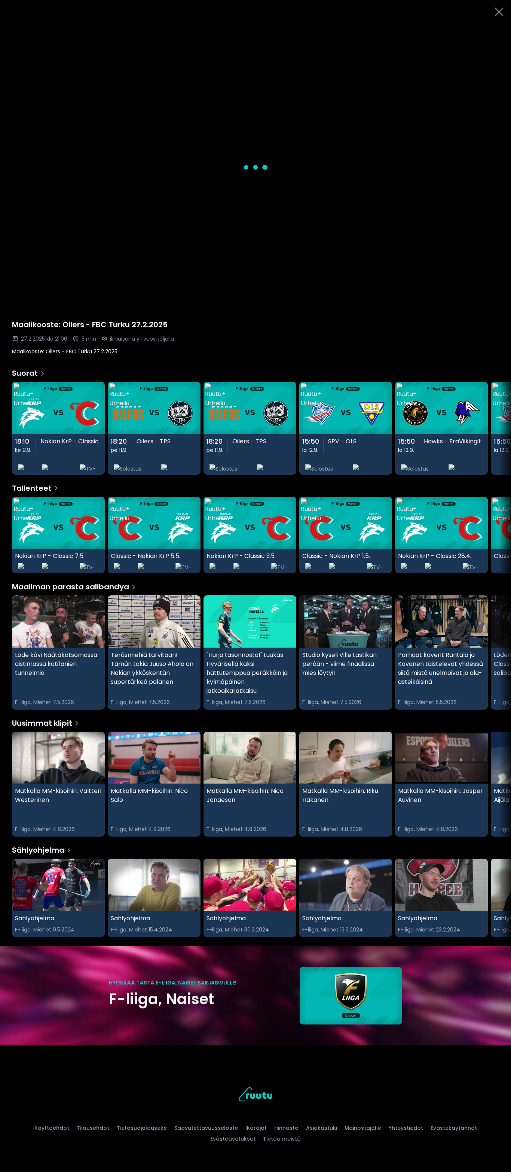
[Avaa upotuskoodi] (497, 32)
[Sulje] (499, 11)
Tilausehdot (93, 1128)
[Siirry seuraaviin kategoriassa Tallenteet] (499, 535)
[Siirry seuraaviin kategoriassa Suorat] (499, 428)
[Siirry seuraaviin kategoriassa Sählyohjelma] (499, 898)
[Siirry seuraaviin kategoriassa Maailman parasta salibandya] (499, 652)
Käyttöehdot (51, 1128)
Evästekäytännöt (454, 1128)
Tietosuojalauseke (142, 1128)
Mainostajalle (363, 1128)
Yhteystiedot (406, 1128)
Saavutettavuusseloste (206, 1128)
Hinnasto (286, 1128)
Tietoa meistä (282, 1138)
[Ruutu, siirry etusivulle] (255, 1095)
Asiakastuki (321, 1128)
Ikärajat (256, 1128)
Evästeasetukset (233, 1138)
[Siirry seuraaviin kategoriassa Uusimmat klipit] (499, 784)
